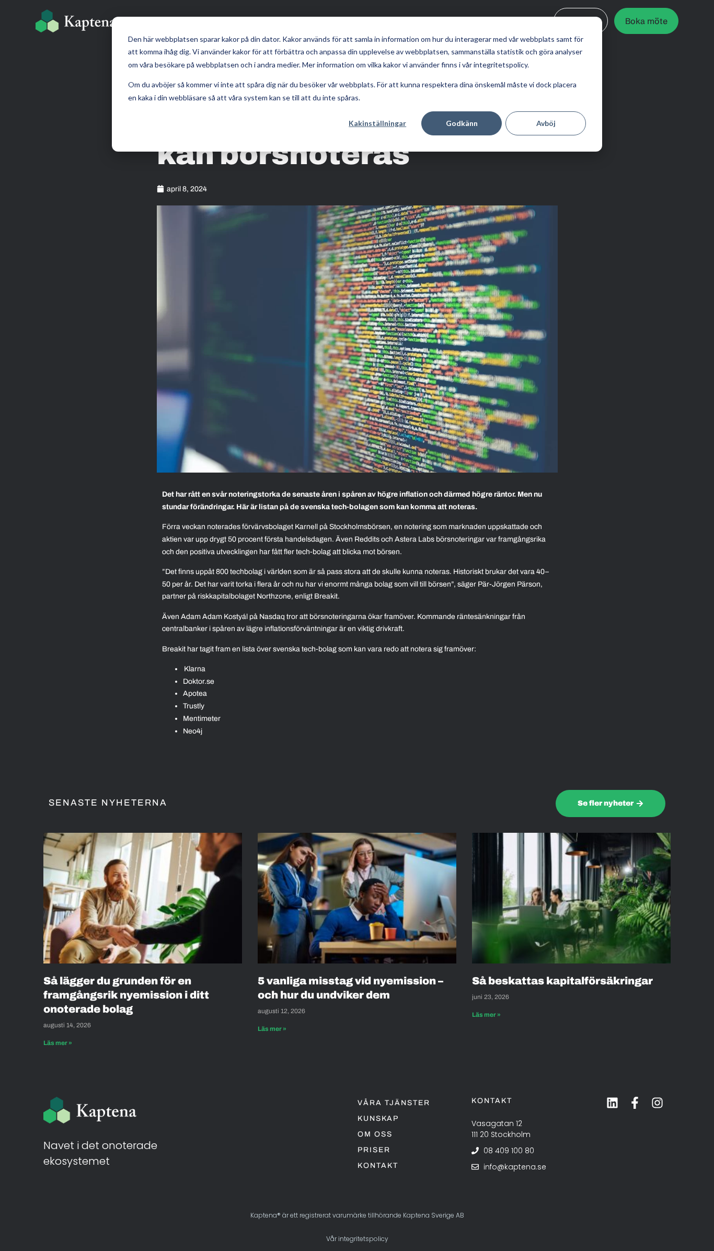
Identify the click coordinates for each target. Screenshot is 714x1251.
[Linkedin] (612, 1103)
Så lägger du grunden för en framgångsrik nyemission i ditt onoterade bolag (126, 995)
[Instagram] (657, 1103)
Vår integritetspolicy (357, 1238)
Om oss (375, 1134)
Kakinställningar (377, 123)
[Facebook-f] (635, 1103)
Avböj (546, 123)
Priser (374, 1150)
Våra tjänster (394, 1103)
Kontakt (378, 1165)
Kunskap (378, 1118)
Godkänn (462, 123)
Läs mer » (57, 1043)
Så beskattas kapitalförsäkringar (563, 980)
